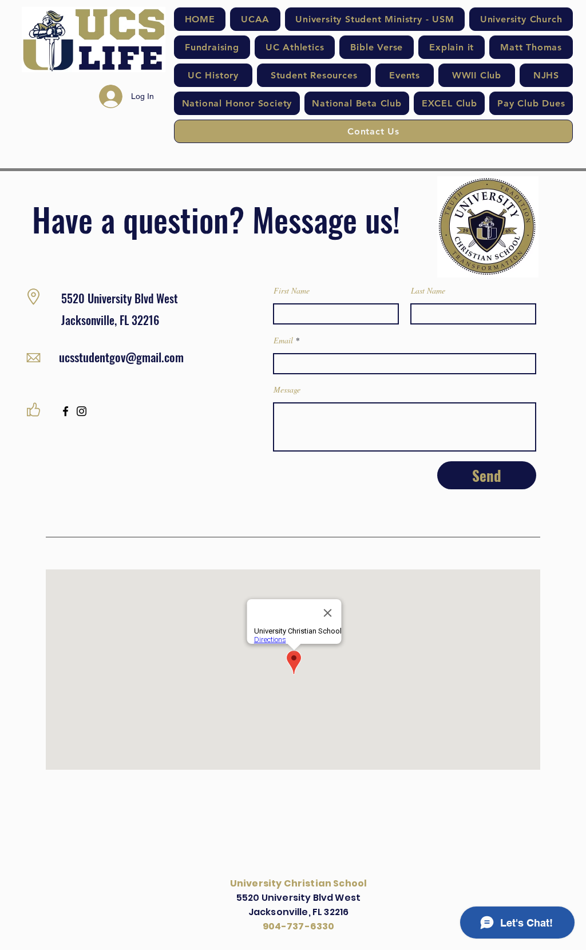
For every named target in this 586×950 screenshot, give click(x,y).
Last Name (428, 291)
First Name (292, 291)
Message (287, 390)
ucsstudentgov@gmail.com (121, 357)
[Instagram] (81, 411)
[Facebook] (65, 411)
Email (283, 341)
